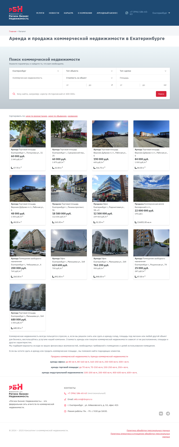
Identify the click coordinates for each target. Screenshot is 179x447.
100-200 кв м (90, 372)
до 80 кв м (71, 361)
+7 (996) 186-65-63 (139, 13)
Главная (12, 31)
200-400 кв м (104, 372)
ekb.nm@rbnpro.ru (83, 399)
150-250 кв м (110, 367)
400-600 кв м (119, 372)
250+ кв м (123, 367)
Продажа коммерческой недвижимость (70, 356)
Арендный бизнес (107, 13)
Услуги (40, 13)
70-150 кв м (97, 367)
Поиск (161, 94)
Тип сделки (125, 71)
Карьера (68, 13)
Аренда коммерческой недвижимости (109, 356)
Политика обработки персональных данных (148, 430)
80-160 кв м (83, 361)
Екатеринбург (19, 71)
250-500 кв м (111, 361)
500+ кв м (124, 361)
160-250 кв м (96, 361)
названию (73, 116)
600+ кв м (132, 372)
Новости (54, 13)
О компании (85, 13)
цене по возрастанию (36, 116)
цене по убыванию (57, 116)
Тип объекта (72, 71)
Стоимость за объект (76, 78)
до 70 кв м (84, 367)
